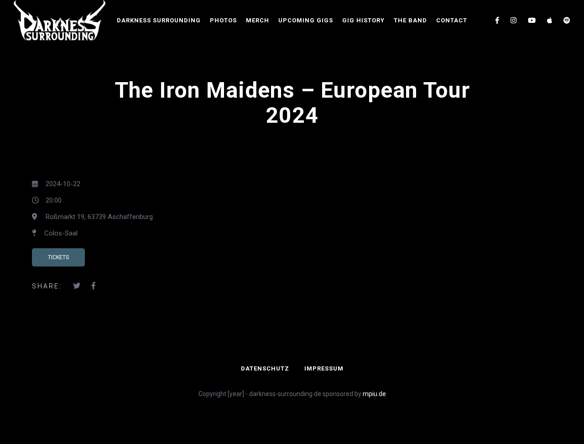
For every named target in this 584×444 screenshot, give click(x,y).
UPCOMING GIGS (305, 20)
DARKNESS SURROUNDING (159, 20)
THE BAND (410, 20)
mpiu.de (374, 393)
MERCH (257, 20)
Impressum (324, 368)
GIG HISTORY (363, 20)
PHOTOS (223, 20)
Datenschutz (265, 368)
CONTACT (451, 20)
